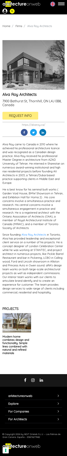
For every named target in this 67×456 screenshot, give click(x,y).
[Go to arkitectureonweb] (21, 4)
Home (6, 26)
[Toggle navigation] (61, 4)
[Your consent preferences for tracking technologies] (6, 450)
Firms (18, 26)
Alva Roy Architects (33, 234)
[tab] (33, 396)
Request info (20, 116)
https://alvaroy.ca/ (33, 124)
